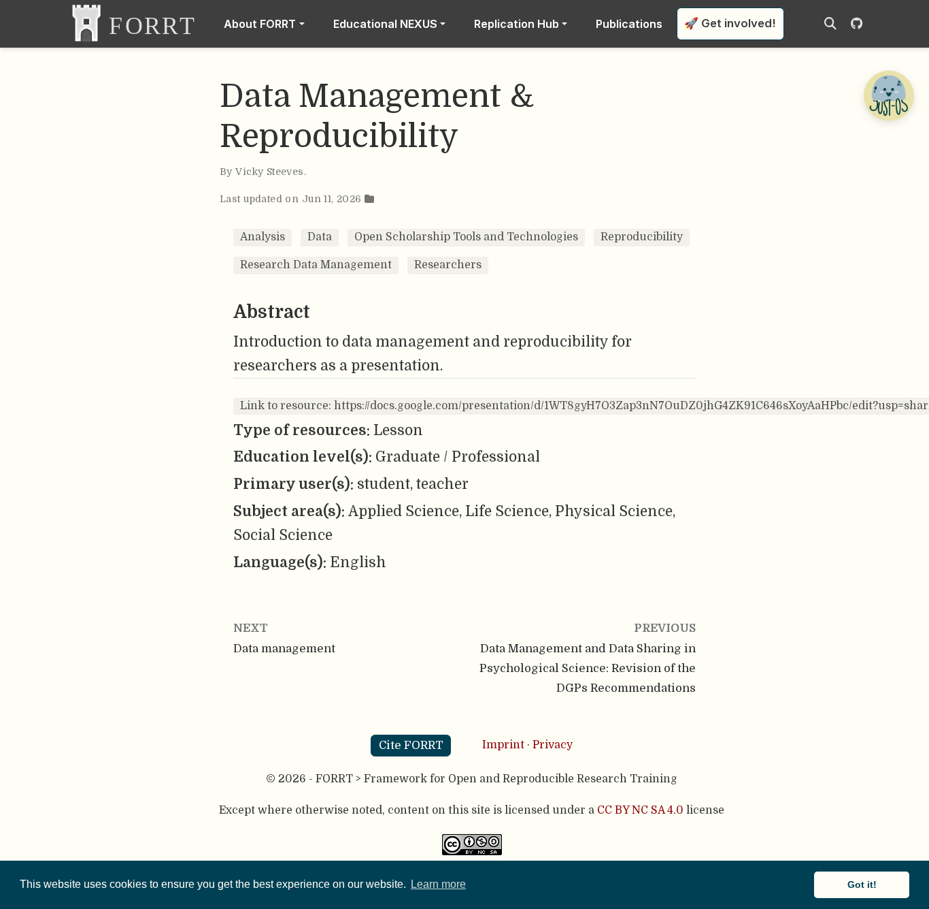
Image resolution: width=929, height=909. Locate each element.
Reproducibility (642, 237)
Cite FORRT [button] (411, 745)
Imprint (503, 745)
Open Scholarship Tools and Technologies (466, 237)
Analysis (262, 237)
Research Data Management (316, 265)
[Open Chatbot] (888, 95)
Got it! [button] (862, 884)
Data (319, 237)
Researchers (448, 265)
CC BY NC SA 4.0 (640, 810)
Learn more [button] (438, 884)
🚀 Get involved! (730, 23)
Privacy (553, 745)
